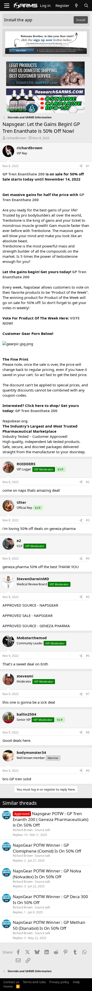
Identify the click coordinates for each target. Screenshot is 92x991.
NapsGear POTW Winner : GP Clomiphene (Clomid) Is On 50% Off (47, 848)
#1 (88, 166)
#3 (88, 520)
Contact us (11, 982)
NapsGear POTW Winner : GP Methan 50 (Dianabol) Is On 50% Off (49, 925)
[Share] (81, 166)
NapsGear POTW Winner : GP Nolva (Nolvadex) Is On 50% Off (47, 874)
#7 (88, 694)
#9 (88, 771)
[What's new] (76, 5)
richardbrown (16, 138)
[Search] (86, 5)
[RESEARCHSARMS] (45, 100)
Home (8, 986)
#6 (88, 656)
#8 (88, 732)
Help (76, 982)
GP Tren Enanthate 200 (23, 173)
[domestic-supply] (45, 73)
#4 (88, 558)
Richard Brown (23, 830)
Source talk (42, 830)
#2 (88, 482)
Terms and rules (34, 982)
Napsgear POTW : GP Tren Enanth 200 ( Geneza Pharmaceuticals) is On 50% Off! (50, 819)
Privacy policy (59, 982)
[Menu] (7, 5)
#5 (88, 597)
